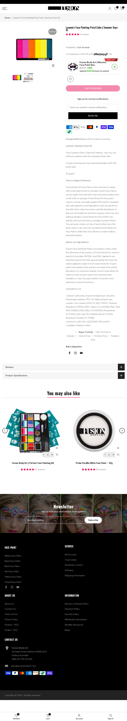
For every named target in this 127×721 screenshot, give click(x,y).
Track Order (71, 559)
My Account (71, 554)
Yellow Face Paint (13, 576)
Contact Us (10, 608)
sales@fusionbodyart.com (23, 665)
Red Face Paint (12, 571)
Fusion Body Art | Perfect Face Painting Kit (33, 462)
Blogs (67, 630)
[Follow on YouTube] (81, 353)
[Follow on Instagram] (75, 353)
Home (7, 18)
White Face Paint (13, 555)
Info (110, 54)
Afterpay (69, 570)
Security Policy (72, 614)
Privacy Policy (11, 619)
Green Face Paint (13, 582)
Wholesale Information (76, 619)
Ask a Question (74, 346)
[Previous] (5, 430)
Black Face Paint (12, 561)
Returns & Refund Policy (76, 603)
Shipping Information (75, 575)
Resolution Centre (74, 565)
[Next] (122, 430)
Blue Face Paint (12, 566)
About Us (9, 603)
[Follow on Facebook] (69, 353)
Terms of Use (11, 614)
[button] (73, 34)
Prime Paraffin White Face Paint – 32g (94, 462)
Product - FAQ (12, 624)
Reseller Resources (74, 624)
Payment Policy (72, 608)
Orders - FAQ (11, 630)
